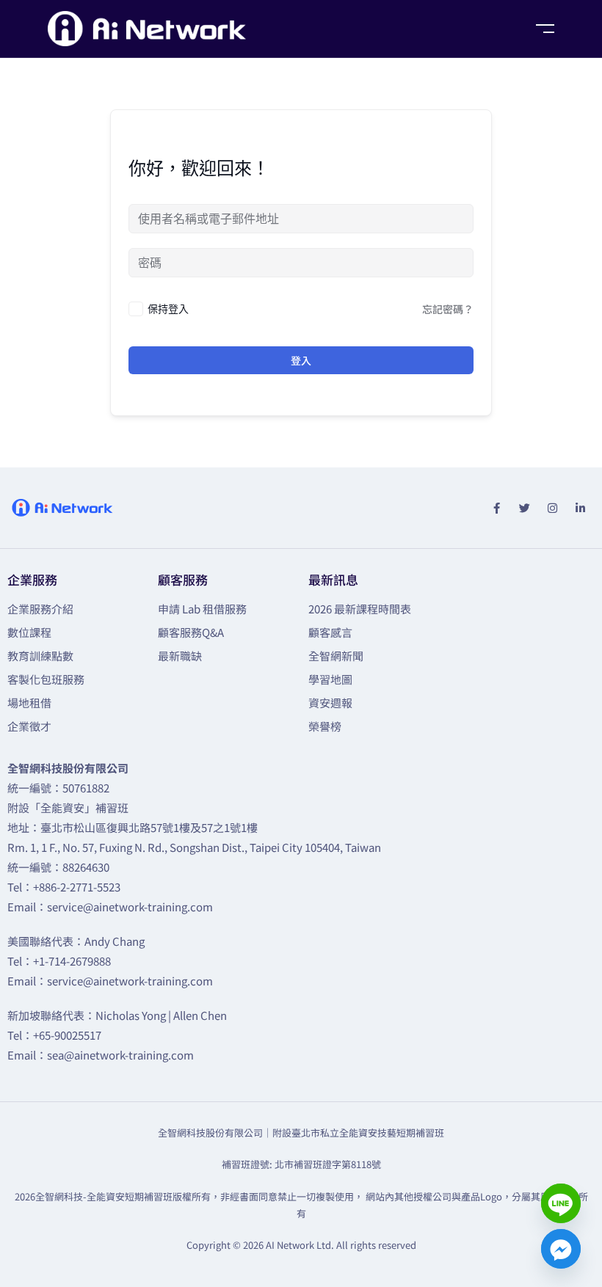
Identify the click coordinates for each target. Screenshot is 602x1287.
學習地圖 (330, 679)
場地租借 (29, 702)
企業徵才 (29, 726)
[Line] (561, 1203)
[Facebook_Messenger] (561, 1249)
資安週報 (330, 702)
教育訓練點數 (40, 655)
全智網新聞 (335, 655)
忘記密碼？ (448, 309)
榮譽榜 (324, 726)
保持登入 (168, 308)
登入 (301, 360)
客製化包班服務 (45, 679)
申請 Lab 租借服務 (202, 608)
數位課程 (29, 632)
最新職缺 (180, 655)
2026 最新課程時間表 (359, 608)
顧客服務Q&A (191, 632)
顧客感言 (330, 632)
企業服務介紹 (40, 608)
